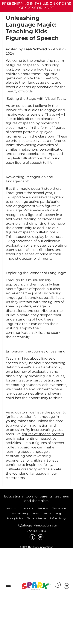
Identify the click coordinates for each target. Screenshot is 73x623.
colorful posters (19, 141)
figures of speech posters (43, 434)
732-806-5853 (36, 531)
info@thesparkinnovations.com (36, 525)
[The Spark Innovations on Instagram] (40, 538)
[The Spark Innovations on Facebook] (32, 538)
